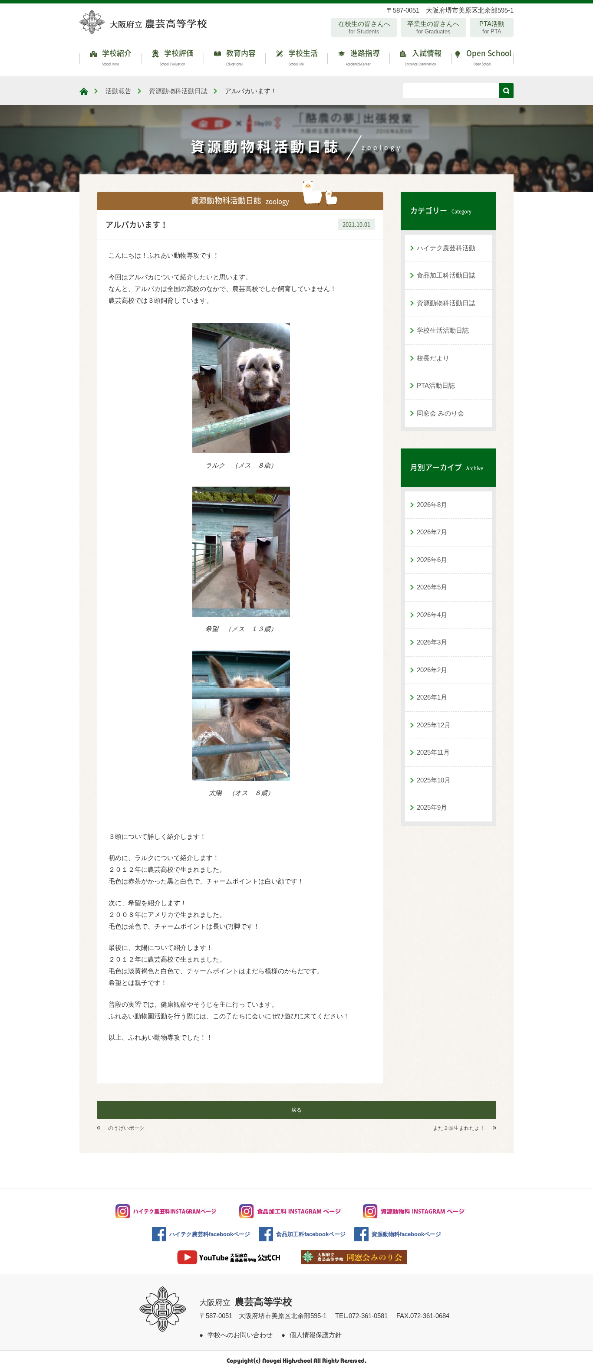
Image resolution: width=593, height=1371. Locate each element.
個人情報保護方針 (316, 1334)
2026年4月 (432, 614)
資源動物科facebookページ (406, 1234)
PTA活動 (491, 27)
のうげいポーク (126, 1128)
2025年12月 (434, 725)
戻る (296, 1110)
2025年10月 (434, 780)
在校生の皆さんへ (364, 27)
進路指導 (363, 56)
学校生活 (302, 56)
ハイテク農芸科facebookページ (209, 1234)
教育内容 (240, 56)
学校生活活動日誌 (443, 330)
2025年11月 (433, 752)
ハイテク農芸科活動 (446, 248)
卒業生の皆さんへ (433, 27)
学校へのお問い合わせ (240, 1334)
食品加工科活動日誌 (446, 275)
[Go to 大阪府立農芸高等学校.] (83, 91)
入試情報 (423, 56)
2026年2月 (432, 670)
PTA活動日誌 (436, 385)
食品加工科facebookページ (311, 1234)
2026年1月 (432, 697)
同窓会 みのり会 (440, 413)
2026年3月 (432, 642)
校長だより (433, 358)
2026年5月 (432, 587)
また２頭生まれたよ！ (459, 1128)
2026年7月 (432, 532)
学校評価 (177, 56)
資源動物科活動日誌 (446, 303)
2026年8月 (432, 504)
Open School (488, 56)
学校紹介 (116, 56)
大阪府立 (245, 1302)
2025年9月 (432, 807)
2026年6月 (432, 559)
